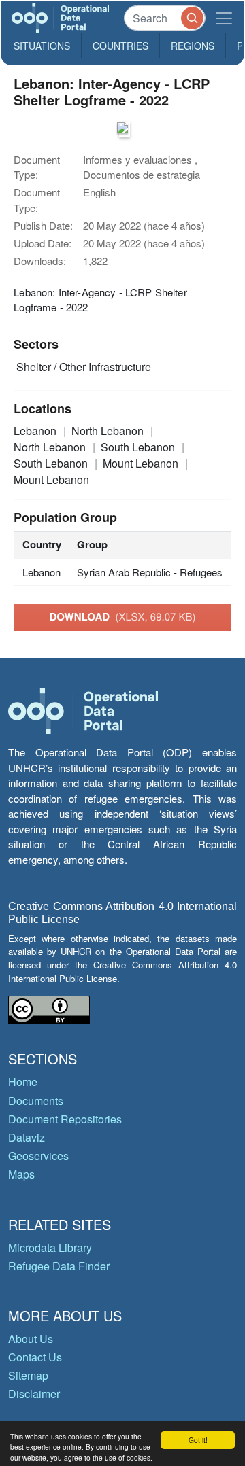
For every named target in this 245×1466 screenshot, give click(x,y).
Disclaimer (34, 1393)
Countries (120, 45)
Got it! (198, 1440)
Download (122, 616)
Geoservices (38, 1156)
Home (22, 1081)
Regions (192, 45)
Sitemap (28, 1375)
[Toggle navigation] (224, 18)
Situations (42, 45)
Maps (21, 1174)
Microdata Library (50, 1247)
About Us (30, 1338)
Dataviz (26, 1137)
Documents (35, 1101)
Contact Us (35, 1357)
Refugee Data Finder (59, 1266)
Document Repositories (65, 1119)
